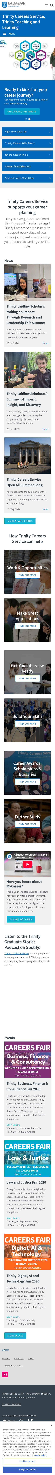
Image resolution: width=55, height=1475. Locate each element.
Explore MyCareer (21, 919)
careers (6, 1358)
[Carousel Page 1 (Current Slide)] (26, 119)
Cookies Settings (27, 1461)
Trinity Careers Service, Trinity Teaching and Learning (23, 21)
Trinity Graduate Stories (16, 953)
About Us (18, 1358)
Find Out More (27, 575)
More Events (15, 1335)
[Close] (51, 1425)
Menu (12, 33)
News (31, 1358)
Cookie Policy (40, 1455)
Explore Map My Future (22, 111)
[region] (27, 1448)
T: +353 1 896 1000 (11, 1404)
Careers (5, 1350)
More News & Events (20, 520)
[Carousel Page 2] (29, 119)
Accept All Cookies (27, 1469)
